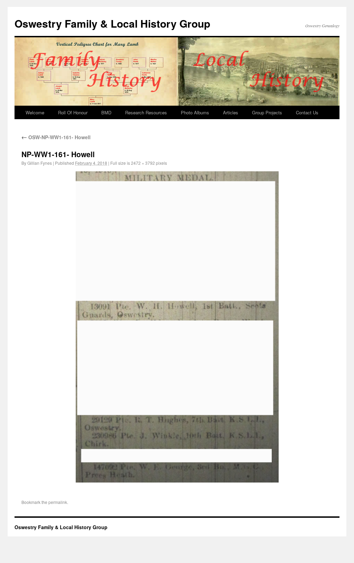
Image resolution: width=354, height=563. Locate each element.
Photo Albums (195, 112)
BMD (106, 112)
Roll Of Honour (72, 112)
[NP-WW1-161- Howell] (177, 326)
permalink (57, 502)
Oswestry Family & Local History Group (112, 23)
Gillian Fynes (39, 163)
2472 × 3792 (143, 163)
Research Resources (146, 112)
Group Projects (267, 112)
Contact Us (307, 112)
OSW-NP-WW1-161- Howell (56, 137)
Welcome (35, 112)
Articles (230, 112)
